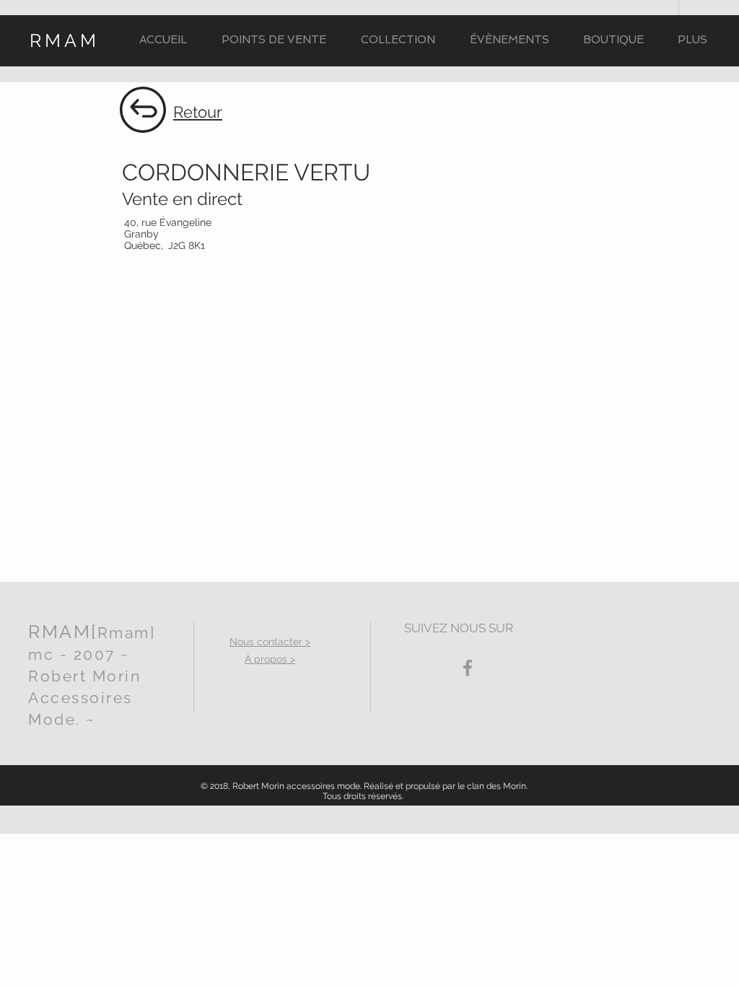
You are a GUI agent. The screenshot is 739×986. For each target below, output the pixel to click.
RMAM (65, 40)
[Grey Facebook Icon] (467, 668)
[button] (398, 40)
